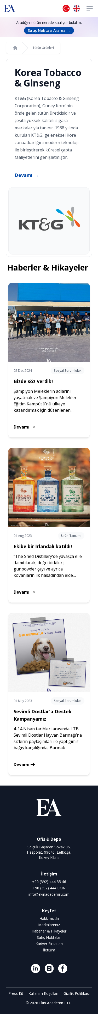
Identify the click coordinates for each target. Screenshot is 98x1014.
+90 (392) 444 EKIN (49, 887)
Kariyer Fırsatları (49, 943)
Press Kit (16, 993)
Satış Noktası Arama (49, 30)
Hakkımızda (49, 918)
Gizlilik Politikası (77, 993)
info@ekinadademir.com (49, 894)
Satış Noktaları (49, 937)
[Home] (15, 47)
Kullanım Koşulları (43, 993)
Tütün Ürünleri (43, 48)
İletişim (49, 949)
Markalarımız (49, 924)
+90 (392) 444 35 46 (49, 881)
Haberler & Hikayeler (49, 931)
